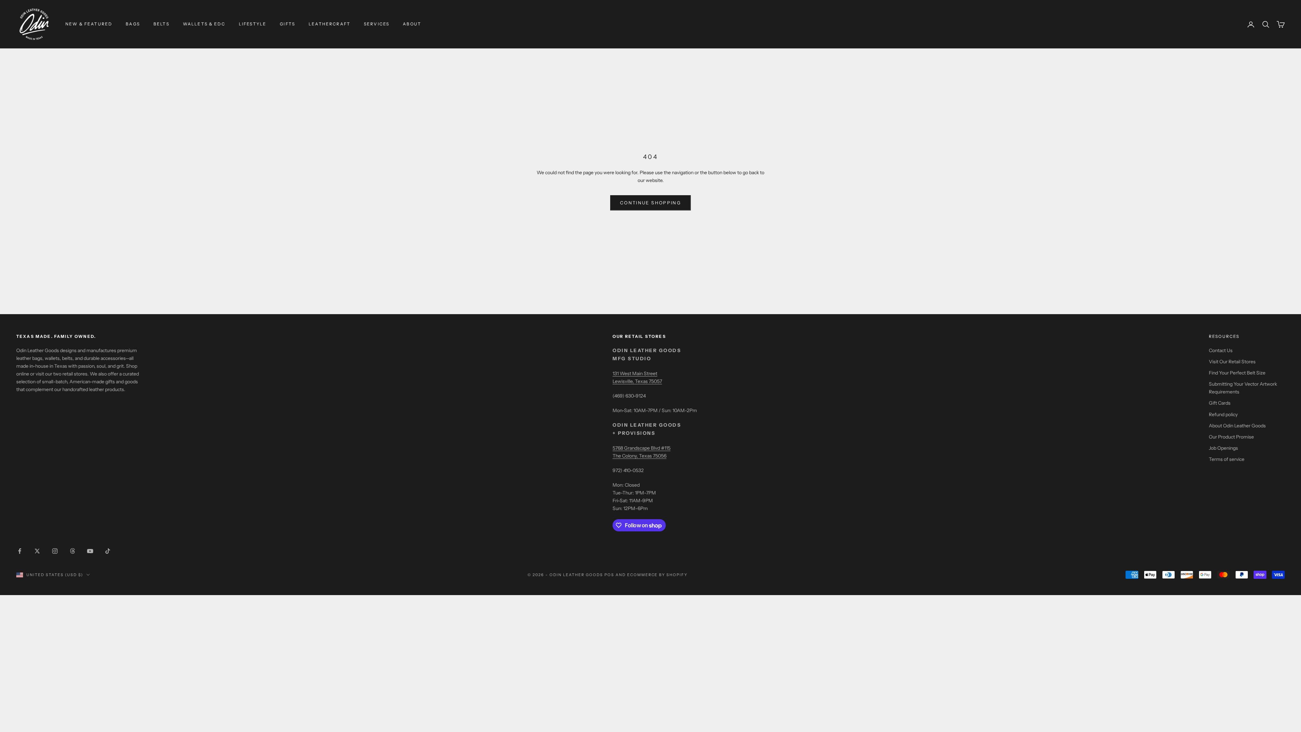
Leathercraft (329, 23)
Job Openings (1223, 448)
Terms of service (1226, 459)
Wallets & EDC (204, 23)
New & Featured (88, 23)
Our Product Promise (1231, 437)
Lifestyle (252, 23)
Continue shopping (650, 202)
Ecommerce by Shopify (657, 574)
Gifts (287, 23)
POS (609, 574)
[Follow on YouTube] (90, 551)
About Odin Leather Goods (1237, 426)
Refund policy (1223, 414)
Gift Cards (1220, 403)
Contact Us (1221, 350)
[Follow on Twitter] (37, 551)
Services (376, 23)
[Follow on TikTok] (107, 551)
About (412, 23)
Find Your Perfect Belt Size (1237, 373)
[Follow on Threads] (72, 551)
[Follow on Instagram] (54, 551)
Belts (161, 23)
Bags (133, 23)
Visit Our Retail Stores (1232, 362)
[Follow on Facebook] (19, 551)
